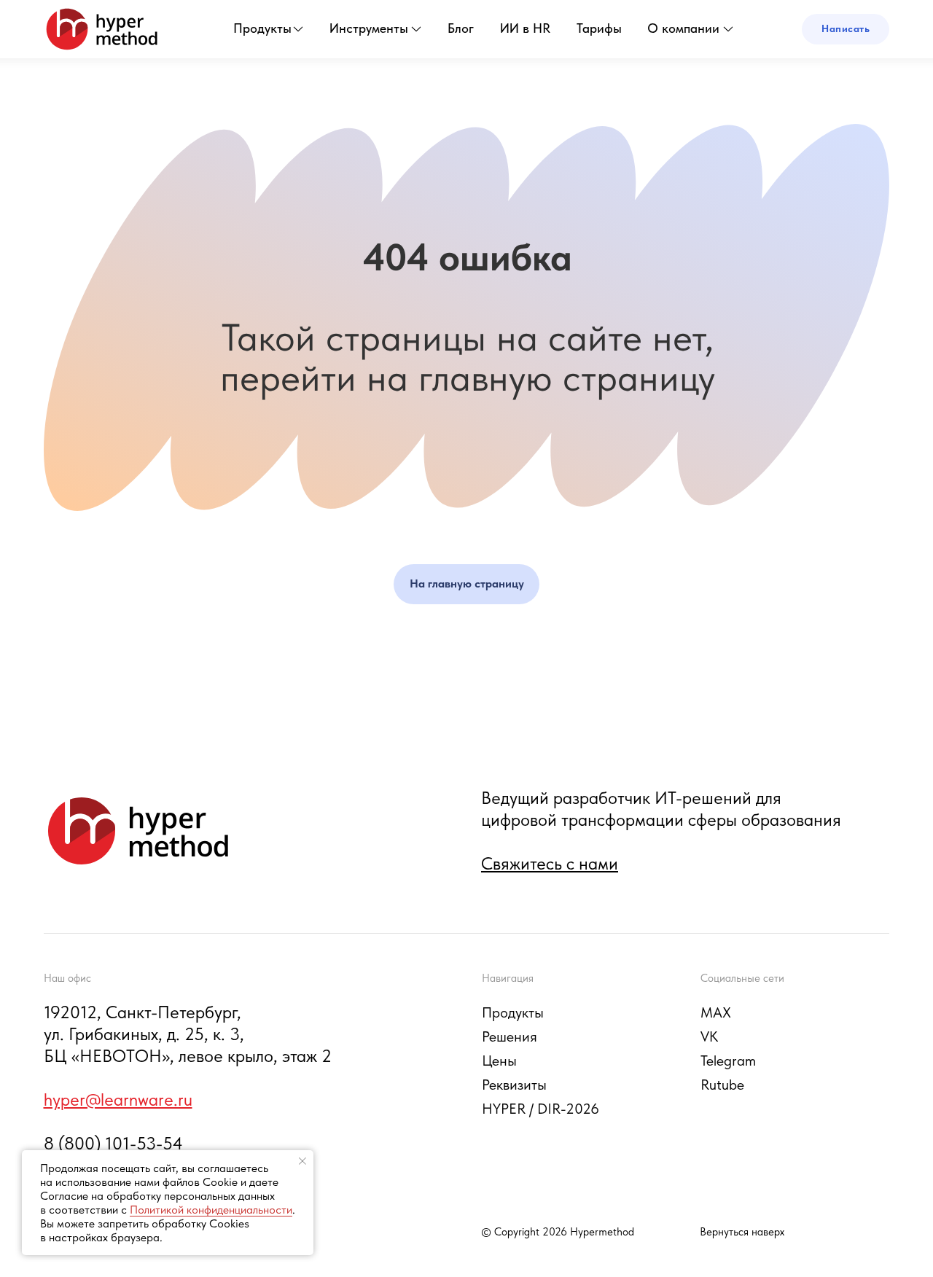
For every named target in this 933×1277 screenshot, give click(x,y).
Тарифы (599, 28)
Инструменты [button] (368, 28)
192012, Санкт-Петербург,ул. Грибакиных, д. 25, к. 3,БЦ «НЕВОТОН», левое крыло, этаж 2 (188, 1033)
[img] (102, 29)
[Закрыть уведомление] (302, 1161)
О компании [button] (683, 28)
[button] (845, 29)
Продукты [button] (262, 28)
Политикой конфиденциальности (211, 1210)
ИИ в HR (525, 28)
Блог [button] (461, 28)
